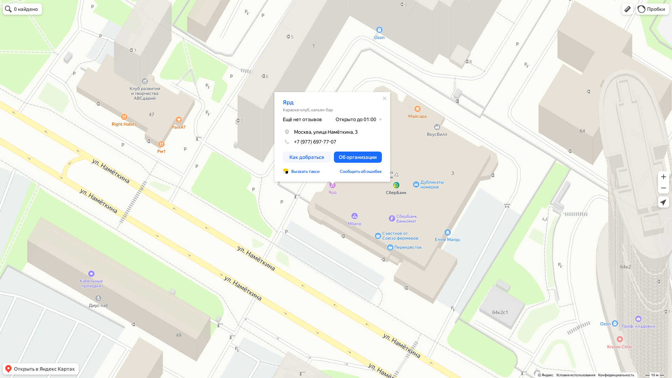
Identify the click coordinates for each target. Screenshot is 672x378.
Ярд (288, 102)
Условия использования (575, 375)
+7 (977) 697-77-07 (315, 142)
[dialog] (332, 137)
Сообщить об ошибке (361, 171)
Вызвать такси (305, 171)
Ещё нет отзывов (302, 119)
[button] (627, 9)
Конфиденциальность (616, 375)
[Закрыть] (384, 98)
